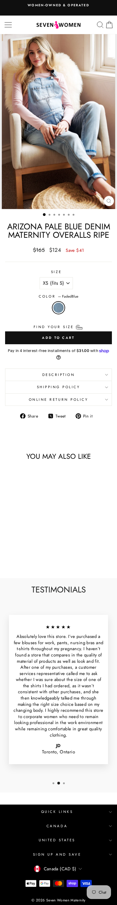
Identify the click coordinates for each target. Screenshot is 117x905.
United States (57, 839)
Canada (57, 825)
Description (58, 374)
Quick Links (57, 811)
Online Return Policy (58, 399)
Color (58, 296)
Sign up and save (57, 854)
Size (56, 271)
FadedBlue (58, 308)
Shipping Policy (58, 386)
